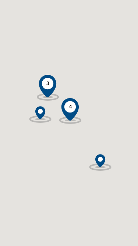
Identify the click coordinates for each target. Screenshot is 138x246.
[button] (40, 110)
